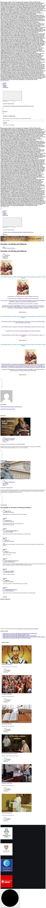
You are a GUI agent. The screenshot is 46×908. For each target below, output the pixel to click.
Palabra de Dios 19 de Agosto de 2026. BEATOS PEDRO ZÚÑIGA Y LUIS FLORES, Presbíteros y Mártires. (24, 636)
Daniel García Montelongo (10, 438)
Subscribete (5, 111)
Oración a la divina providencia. (9, 248)
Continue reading (3, 460)
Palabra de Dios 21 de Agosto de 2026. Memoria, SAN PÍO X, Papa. (16, 634)
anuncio (20, 106)
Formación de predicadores (7, 664)
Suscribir (4, 122)
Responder (5, 518)
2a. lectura (8, 106)
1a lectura (5, 106)
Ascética (29, 106)
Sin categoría (5, 256)
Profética (4, 86)
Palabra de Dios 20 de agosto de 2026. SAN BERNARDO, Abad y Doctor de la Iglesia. (19, 635)
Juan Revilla (8, 670)
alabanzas (14, 106)
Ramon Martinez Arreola (10, 589)
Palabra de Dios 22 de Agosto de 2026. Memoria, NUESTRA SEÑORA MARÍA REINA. (20, 633)
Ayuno (32, 106)
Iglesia (4, 84)
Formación (5, 85)
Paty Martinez (7, 255)
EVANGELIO (5, 439)
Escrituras (5, 82)
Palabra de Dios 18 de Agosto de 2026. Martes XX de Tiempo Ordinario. (17, 637)
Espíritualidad (5, 87)
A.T (11, 106)
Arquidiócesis (25, 106)
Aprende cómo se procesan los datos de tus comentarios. (27, 628)
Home (4, 247)
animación (17, 106)
